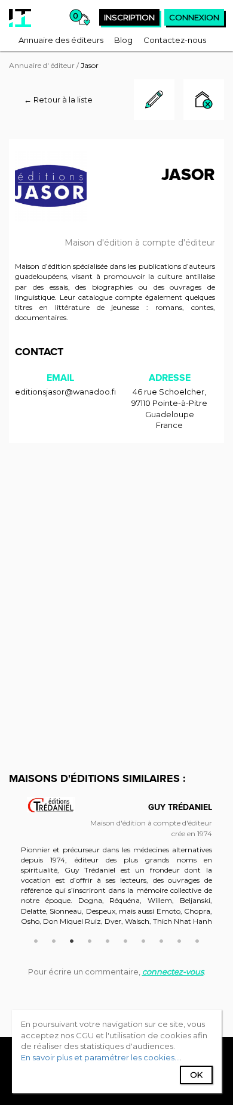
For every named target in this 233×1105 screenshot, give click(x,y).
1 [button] (36, 939)
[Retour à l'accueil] (20, 18)
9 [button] (179, 939)
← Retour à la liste (58, 99)
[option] (116, 866)
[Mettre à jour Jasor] (154, 117)
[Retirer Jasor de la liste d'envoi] (203, 101)
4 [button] (90, 939)
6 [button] (125, 939)
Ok (196, 1074)
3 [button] (72, 939)
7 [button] (143, 939)
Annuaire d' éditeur (42, 65)
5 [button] (108, 939)
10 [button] (197, 939)
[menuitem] (61, 40)
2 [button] (54, 939)
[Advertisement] (116, 571)
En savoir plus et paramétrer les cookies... (100, 1057)
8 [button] (161, 939)
